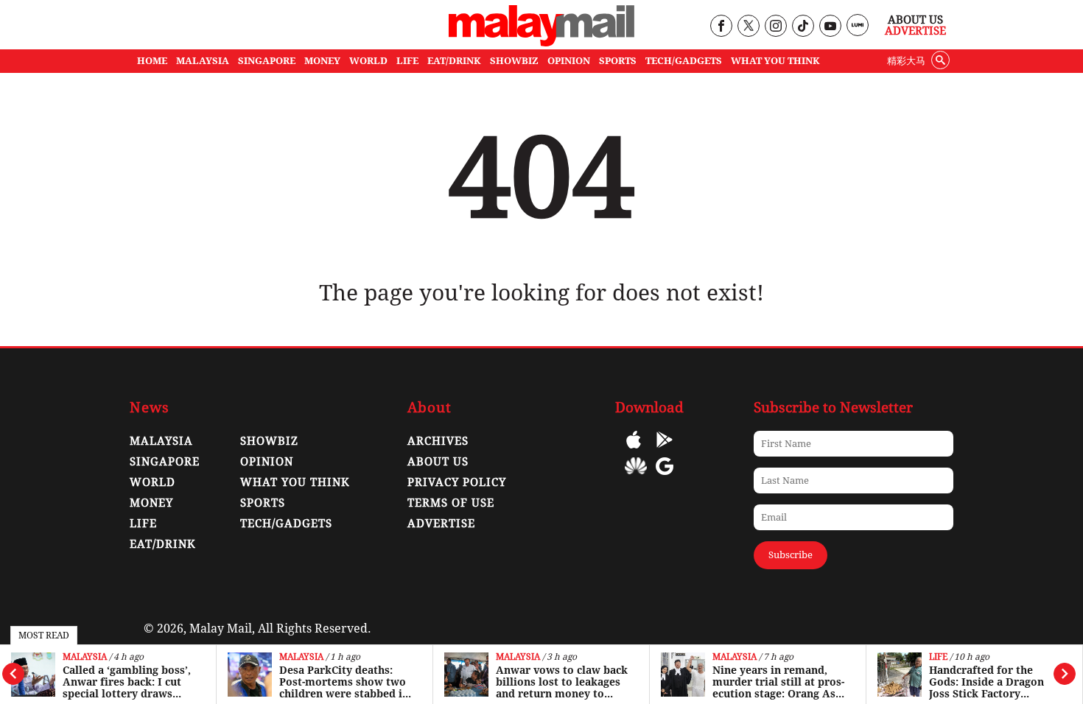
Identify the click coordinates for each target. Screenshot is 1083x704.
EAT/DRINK (454, 60)
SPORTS (618, 60)
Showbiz (269, 441)
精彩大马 (906, 60)
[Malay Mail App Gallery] (636, 477)
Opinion (266, 461)
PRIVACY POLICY (456, 482)
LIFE (407, 60)
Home (152, 60)
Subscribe (790, 554)
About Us (915, 20)
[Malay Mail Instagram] (775, 27)
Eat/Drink (163, 544)
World (152, 482)
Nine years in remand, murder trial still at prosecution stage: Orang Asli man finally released (778, 682)
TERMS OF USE (450, 503)
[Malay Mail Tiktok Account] (802, 27)
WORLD (368, 60)
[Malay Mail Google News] (664, 477)
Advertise (915, 31)
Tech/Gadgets (286, 523)
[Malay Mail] (541, 42)
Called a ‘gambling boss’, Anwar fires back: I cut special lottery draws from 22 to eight (127, 682)
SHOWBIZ (514, 60)
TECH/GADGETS (683, 60)
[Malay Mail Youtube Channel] (830, 27)
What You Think (775, 60)
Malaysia (85, 657)
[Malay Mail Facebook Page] (721, 27)
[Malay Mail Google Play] (664, 450)
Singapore (165, 461)
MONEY (322, 60)
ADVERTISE (441, 523)
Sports (262, 503)
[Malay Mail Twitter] (748, 27)
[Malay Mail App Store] (633, 450)
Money (151, 503)
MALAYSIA (202, 60)
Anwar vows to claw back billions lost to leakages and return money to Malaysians (562, 682)
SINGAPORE (266, 60)
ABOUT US (438, 461)
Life (938, 657)
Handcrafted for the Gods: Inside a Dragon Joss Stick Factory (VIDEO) (986, 682)
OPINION (568, 60)
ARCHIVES (438, 441)
